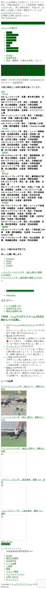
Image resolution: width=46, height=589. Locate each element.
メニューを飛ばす (9, 28)
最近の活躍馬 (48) (14, 311)
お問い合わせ (12, 577)
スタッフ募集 (12, 571)
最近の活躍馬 (12, 558)
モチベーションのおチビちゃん (20, 325)
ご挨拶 (9, 566)
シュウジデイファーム (11, 13)
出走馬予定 (18, 82)
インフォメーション (15, 574)
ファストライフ (13, 346)
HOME (9, 556)
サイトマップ (12, 579)
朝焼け (9, 368)
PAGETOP (5, 544)
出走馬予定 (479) (13, 308)
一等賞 (9, 357)
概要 (8, 569)
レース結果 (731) (13, 306)
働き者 (9, 336)
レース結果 (11, 563)
